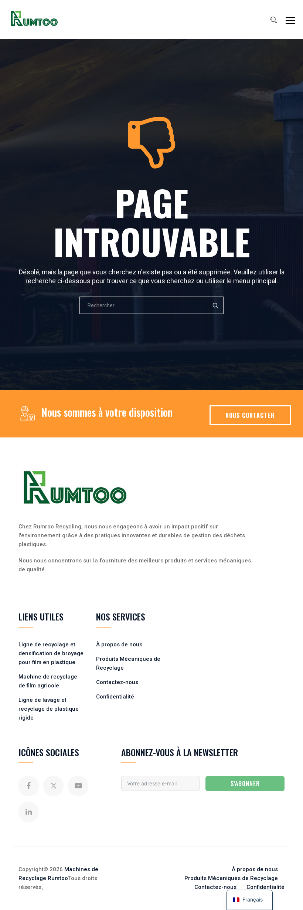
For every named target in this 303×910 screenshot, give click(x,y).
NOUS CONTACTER (250, 415)
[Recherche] (273, 20)
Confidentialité (115, 696)
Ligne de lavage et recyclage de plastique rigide (48, 709)
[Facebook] (28, 786)
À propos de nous (119, 644)
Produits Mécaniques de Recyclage (231, 878)
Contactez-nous (117, 682)
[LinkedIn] (28, 812)
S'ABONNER (245, 783)
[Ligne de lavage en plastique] (34, 18)
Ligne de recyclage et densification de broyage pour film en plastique (51, 653)
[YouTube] (78, 786)
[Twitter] (53, 786)
